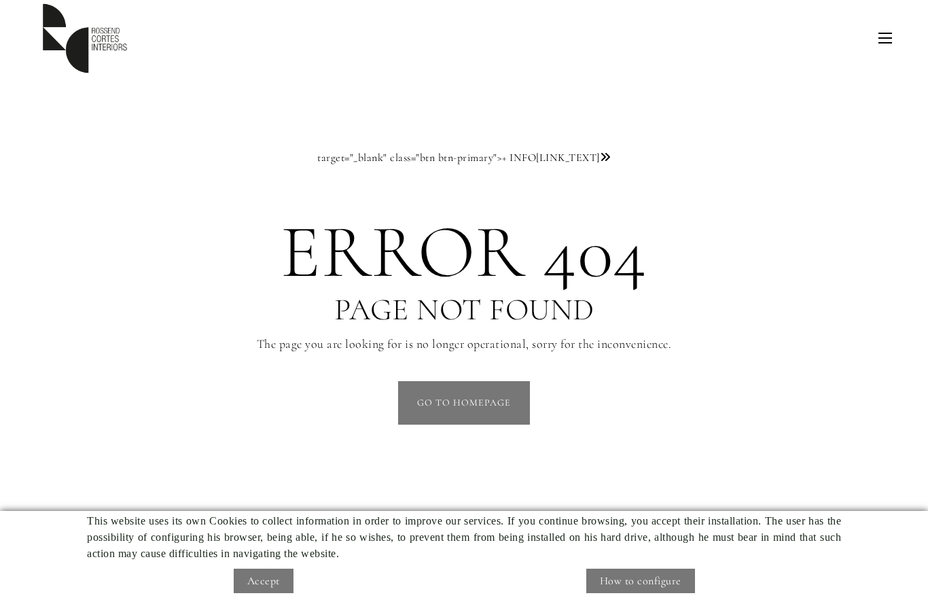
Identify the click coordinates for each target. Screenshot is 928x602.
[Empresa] (85, 38)
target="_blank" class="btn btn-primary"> (458, 157)
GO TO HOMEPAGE (464, 402)
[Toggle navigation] (885, 38)
